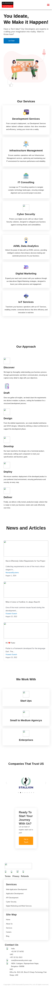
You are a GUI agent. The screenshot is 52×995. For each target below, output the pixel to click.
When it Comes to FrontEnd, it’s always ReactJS (23, 602)
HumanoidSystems (12, 572)
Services (9, 928)
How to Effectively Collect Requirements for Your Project (25, 561)
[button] (48, 5)
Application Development (14, 893)
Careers (8, 932)
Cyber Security (11, 902)
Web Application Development (16, 889)
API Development (12, 898)
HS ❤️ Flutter (10, 643)
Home (8, 919)
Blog (7, 936)
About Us (9, 924)
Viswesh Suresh (11, 613)
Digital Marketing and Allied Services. (19, 906)
